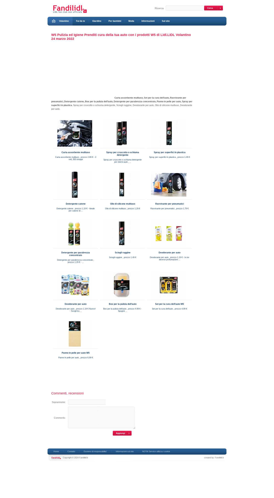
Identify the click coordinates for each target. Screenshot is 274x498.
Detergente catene (76, 204)
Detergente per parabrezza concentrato (75, 254)
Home (56, 451)
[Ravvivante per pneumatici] (168, 198)
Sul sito (166, 21)
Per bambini (114, 21)
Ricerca (159, 8)
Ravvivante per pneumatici (169, 204)
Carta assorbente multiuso (76, 152)
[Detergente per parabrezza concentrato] (74, 247)
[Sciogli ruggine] (121, 247)
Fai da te (80, 21)
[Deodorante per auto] (168, 247)
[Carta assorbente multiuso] (74, 147)
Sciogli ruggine (122, 252)
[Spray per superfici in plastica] (168, 147)
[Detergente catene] (74, 198)
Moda (131, 21)
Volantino (64, 21)
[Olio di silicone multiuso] (121, 198)
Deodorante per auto (169, 252)
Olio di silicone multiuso (122, 204)
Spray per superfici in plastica (169, 152)
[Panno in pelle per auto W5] (74, 348)
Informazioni (148, 21)
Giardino (96, 21)
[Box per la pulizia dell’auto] (121, 299)
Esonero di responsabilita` (95, 451)
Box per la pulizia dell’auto (122, 304)
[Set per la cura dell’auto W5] (168, 299)
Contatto (71, 451)
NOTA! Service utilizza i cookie (156, 451)
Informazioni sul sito (125, 451)
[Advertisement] (82, 72)
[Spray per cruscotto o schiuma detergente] (121, 147)
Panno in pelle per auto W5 (76, 353)
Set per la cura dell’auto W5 (169, 304)
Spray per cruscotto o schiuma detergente (122, 153)
